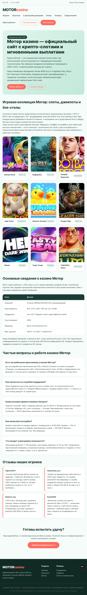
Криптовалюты (9, 22)
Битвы (49, 15)
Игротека (16, 15)
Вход (71, 2)
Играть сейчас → (16, 87)
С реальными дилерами (33, 15)
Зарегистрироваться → (43, 545)
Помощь (58, 15)
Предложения (70, 15)
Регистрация (79, 2)
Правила (60, 573)
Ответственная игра (64, 576)
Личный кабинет (30, 22)
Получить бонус (36, 87)
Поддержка (61, 570)
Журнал (6, 15)
